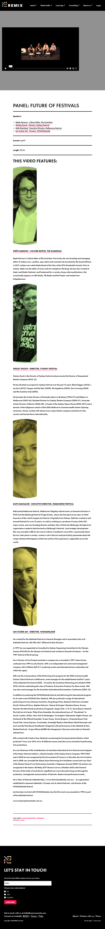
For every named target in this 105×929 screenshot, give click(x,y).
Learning (59, 5)
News (98, 916)
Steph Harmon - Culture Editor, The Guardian (34, 122)
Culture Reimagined (29, 818)
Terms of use (97, 921)
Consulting (73, 5)
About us (87, 5)
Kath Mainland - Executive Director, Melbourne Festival (39, 128)
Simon (34, 916)
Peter (41, 916)
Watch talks (45, 5)
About (75, 916)
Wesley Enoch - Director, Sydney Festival (32, 125)
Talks (23, 820)
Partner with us (86, 916)
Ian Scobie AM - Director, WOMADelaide (33, 131)
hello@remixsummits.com (35, 913)
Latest (32, 5)
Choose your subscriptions (14, 888)
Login (98, 5)
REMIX (26, 916)
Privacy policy (88, 921)
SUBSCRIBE (10, 902)
